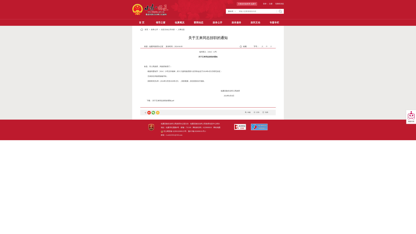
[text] (257, 11)
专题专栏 (274, 22)
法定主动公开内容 (168, 29)
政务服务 (236, 22)
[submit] (280, 11)
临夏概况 (179, 22)
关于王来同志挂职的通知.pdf (163, 101)
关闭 (266, 112)
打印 (257, 112)
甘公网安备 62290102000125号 (174, 131)
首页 (146, 29)
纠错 (249, 112)
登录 (264, 4)
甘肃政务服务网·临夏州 (247, 4)
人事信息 (181, 29)
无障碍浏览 (279, 4)
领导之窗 (160, 22)
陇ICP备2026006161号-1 (197, 131)
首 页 (141, 22)
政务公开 (217, 22)
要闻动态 (198, 22)
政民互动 (255, 22)
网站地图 (216, 127)
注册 (270, 4)
